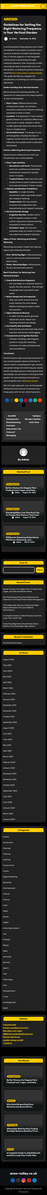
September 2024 (10, 791)
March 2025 (8, 757)
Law (5, 934)
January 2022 (9, 808)
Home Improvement (11, 928)
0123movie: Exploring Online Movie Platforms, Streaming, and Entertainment (22, 539)
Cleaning (7, 854)
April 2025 (7, 751)
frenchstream (9, 1025)
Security (6, 962)
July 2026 (7, 665)
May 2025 (7, 745)
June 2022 (7, 802)
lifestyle (6, 940)
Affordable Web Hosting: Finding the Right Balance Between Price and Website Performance (21, 607)
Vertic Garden (32, 381)
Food (5, 905)
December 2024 (10, 774)
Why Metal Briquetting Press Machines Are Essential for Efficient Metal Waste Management (20, 1108)
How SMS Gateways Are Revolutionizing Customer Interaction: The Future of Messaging (13, 426)
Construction (8, 865)
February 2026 (9, 694)
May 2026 (7, 677)
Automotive (8, 843)
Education (7, 882)
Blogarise (36, 1189)
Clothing (6, 860)
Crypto (6, 871)
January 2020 (9, 819)
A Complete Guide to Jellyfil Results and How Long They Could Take (23, 1154)
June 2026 (7, 671)
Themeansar (23, 1192)
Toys (5, 985)
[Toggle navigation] (3, 6)
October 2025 (9, 717)
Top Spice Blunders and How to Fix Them (33, 419)
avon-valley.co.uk (23, 5)
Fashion (6, 894)
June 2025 (7, 739)
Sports (6, 968)
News (5, 951)
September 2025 (10, 722)
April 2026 (7, 682)
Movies (6, 945)
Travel (5, 997)
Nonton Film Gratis (11, 1037)
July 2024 (7, 797)
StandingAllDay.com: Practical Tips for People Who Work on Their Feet (22, 513)
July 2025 (7, 734)
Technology (8, 980)
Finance (6, 900)
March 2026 (8, 688)
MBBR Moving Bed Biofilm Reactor (18, 1034)
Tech (5, 974)
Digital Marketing (10, 877)
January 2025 (9, 768)
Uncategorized (11, 19)
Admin (14, 39)
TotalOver (7, 1043)
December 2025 (9, 705)
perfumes (7, 957)
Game (5, 911)
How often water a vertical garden (27, 73)
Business (7, 848)
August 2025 (8, 728)
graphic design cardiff (13, 1040)
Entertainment (9, 888)
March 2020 (8, 814)
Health (6, 922)
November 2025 (9, 711)
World (5, 1008)
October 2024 (9, 785)
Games (6, 917)
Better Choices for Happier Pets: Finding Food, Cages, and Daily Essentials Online (21, 490)
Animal (6, 837)
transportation (9, 991)
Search (23, 562)
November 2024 (10, 779)
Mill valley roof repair (12, 1031)
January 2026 (9, 699)
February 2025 (9, 762)
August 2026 (8, 660)
